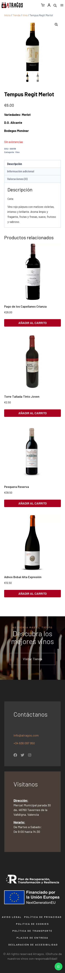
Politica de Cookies (32, 923)
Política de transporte (32, 930)
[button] (56, 24)
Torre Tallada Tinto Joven (21, 396)
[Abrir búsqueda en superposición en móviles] (55, 5)
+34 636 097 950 (25, 743)
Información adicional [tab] (20, 171)
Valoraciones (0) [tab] (17, 178)
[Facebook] (15, 755)
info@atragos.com (26, 735)
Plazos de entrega (32, 937)
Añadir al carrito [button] (32, 323)
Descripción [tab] (14, 163)
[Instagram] (29, 755)
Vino (17, 152)
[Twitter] (22, 755)
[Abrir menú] (62, 5)
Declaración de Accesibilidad (33, 944)
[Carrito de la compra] (42, 5)
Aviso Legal (12, 916)
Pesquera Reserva (16, 487)
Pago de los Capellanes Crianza (25, 306)
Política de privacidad (43, 916)
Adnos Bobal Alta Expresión (22, 577)
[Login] (49, 5)
